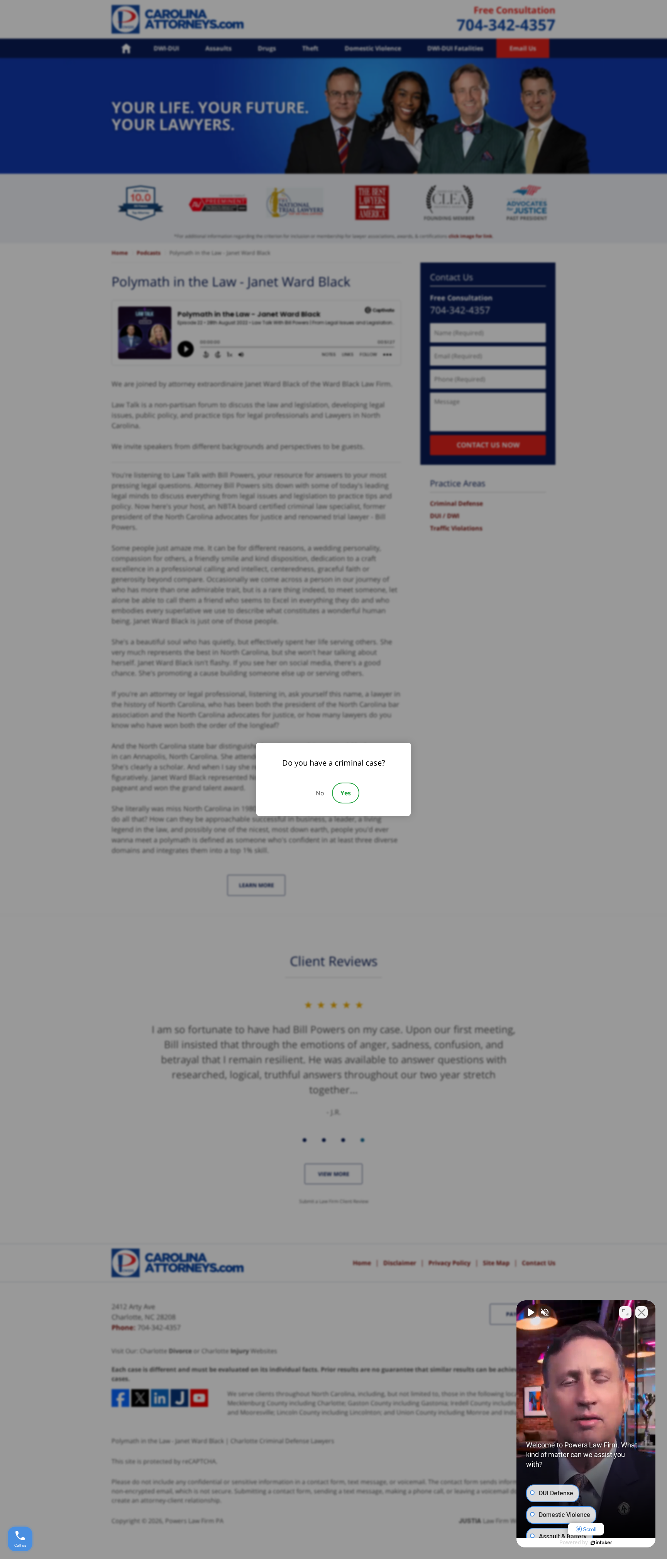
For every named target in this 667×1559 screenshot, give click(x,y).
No (320, 793)
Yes (345, 793)
